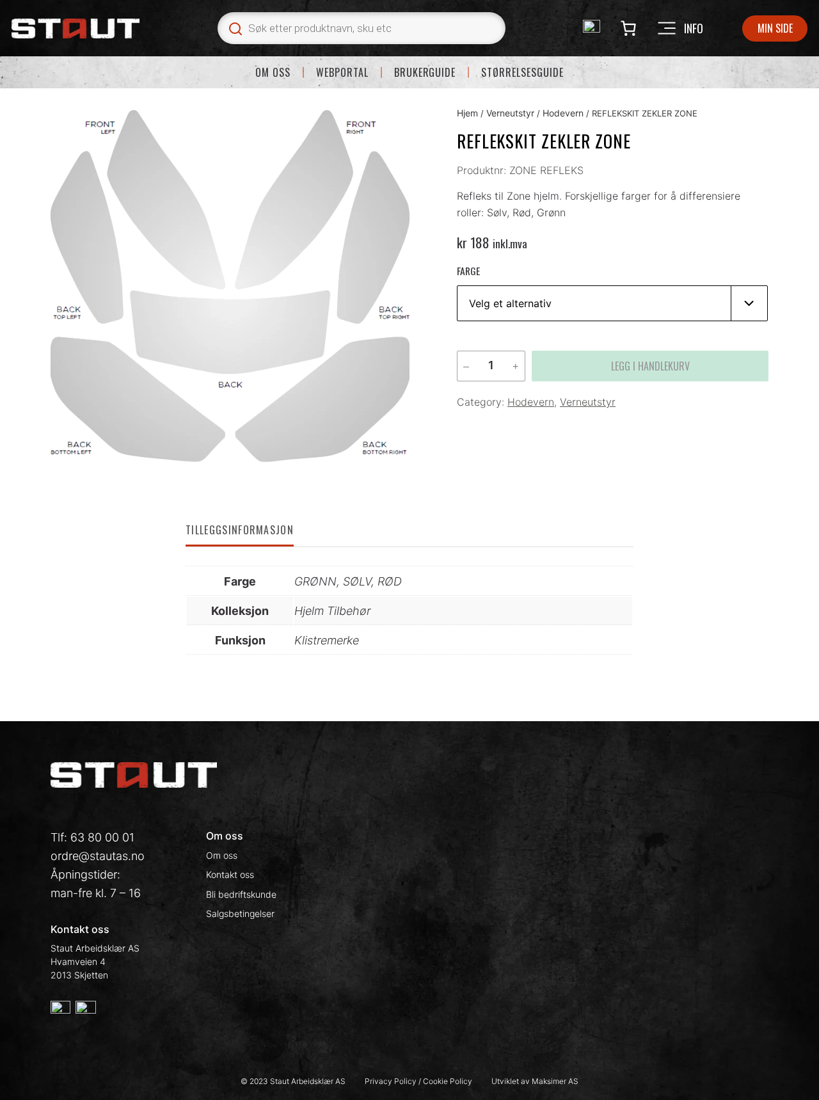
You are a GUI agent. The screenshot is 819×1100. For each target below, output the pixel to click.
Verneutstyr (510, 113)
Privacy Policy (391, 1081)
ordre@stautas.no (98, 856)
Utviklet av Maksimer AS (534, 1081)
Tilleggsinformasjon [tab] (240, 530)
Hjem (467, 113)
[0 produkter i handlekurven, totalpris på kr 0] (628, 28)
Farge (468, 270)
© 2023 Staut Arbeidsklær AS (293, 1081)
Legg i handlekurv (650, 366)
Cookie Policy (447, 1081)
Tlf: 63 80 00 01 (92, 837)
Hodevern (563, 113)
